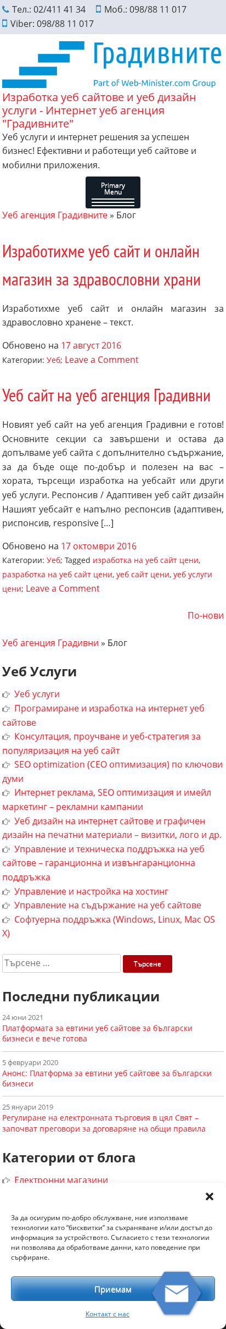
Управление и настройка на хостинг (91, 891)
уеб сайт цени (143, 574)
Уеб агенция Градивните (55, 215)
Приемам (113, 1288)
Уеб (53, 360)
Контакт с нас (107, 1314)
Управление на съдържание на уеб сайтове (107, 905)
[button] (209, 1196)
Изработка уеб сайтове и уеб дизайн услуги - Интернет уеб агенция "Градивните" (99, 110)
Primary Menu (113, 188)
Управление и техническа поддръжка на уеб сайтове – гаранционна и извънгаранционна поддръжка (103, 863)
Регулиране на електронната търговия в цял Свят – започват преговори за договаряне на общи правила (104, 1122)
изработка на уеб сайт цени (146, 560)
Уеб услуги (37, 694)
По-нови (206, 615)
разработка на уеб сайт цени (57, 574)
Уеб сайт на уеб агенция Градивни (106, 394)
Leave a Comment (102, 360)
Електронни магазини (61, 1180)
